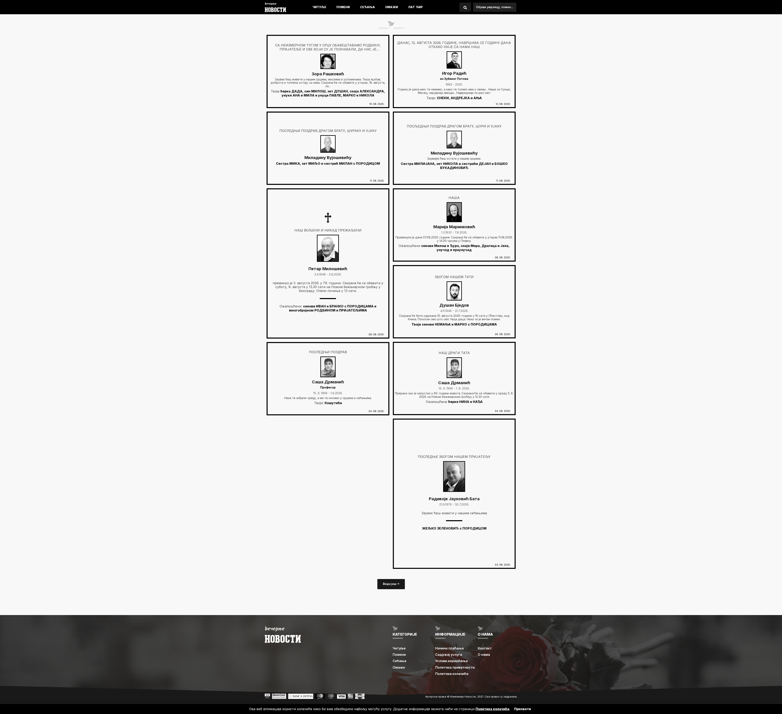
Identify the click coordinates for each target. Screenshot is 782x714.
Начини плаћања (449, 648)
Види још (390, 584)
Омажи (391, 7)
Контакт (485, 648)
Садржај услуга (448, 655)
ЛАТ (411, 7)
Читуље (319, 7)
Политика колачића (451, 674)
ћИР (419, 7)
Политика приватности (455, 667)
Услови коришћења (451, 661)
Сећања (367, 7)
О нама (484, 655)
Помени (343, 7)
